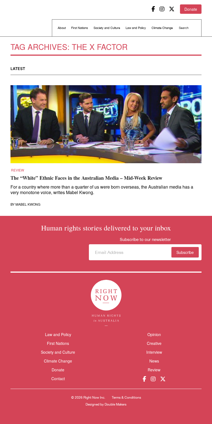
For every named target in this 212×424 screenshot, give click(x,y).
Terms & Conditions (126, 397)
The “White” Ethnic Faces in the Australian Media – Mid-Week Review (86, 178)
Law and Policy (136, 27)
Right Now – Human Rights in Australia (31, 19)
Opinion (154, 334)
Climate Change (162, 27)
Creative (154, 343)
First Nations (79, 27)
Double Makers (115, 404)
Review (17, 170)
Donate (190, 9)
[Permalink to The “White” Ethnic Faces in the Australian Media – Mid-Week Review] (106, 126)
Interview (154, 352)
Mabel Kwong (27, 204)
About (62, 27)
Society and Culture (107, 27)
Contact (58, 378)
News (154, 361)
